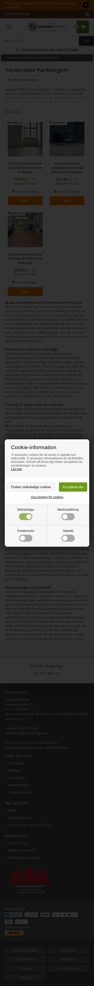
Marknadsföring (68, 509)
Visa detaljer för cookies (47, 497)
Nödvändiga (25, 509)
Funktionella (25, 531)
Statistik (68, 531)
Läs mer (16, 469)
